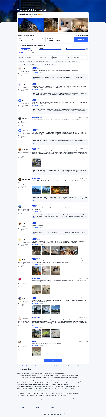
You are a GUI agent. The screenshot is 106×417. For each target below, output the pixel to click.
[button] (96, 2)
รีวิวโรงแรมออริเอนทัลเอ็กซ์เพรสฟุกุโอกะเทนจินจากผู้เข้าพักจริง (29, 384)
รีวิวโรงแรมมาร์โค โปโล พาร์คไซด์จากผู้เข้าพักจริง (49, 375)
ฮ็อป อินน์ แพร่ (71, 388)
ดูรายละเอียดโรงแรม (44, 16)
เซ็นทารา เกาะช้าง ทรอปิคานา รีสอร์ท (24, 388)
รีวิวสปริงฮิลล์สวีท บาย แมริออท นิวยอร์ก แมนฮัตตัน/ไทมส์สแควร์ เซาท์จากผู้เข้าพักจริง (33, 377)
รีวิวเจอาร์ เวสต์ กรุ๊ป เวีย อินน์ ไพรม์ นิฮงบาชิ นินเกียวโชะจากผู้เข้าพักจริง (57, 397)
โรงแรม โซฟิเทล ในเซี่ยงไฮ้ (22, 395)
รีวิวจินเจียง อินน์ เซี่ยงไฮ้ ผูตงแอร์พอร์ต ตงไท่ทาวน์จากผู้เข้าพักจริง (29, 397)
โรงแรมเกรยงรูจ (64, 388)
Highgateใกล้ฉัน (84, 398)
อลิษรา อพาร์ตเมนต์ (76, 386)
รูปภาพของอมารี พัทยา (21, 393)
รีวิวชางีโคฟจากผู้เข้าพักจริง (63, 384)
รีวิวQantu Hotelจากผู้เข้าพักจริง (23, 373)
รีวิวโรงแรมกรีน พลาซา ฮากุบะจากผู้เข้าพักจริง (55, 398)
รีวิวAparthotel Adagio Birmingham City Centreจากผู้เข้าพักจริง (29, 386)
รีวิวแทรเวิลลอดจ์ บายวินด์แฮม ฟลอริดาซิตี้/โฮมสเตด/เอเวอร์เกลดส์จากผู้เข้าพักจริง (33, 380)
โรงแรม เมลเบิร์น (46, 365)
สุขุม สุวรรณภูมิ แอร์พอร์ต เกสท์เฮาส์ (65, 386)
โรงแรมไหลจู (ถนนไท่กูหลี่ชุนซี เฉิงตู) (50, 386)
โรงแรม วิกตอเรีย (38, 365)
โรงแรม (23, 365)
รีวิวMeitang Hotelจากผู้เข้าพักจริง (58, 379)
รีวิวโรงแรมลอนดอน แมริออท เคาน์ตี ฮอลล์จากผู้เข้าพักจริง (68, 382)
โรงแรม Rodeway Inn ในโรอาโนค (49, 395)
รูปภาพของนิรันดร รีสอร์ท (43, 393)
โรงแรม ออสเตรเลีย (30, 365)
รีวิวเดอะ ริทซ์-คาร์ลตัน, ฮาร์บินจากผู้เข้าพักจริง (39, 373)
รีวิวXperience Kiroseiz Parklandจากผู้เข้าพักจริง (69, 375)
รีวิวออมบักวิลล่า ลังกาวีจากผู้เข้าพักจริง (49, 384)
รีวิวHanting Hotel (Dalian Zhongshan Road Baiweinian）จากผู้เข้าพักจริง (31, 398)
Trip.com (19, 365)
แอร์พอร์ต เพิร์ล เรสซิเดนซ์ (43, 390)
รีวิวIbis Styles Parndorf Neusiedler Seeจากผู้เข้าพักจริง (28, 375)
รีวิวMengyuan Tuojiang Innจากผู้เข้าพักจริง (57, 373)
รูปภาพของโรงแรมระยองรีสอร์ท (55, 393)
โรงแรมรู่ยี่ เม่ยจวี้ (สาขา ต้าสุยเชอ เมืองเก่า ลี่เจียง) (27, 390)
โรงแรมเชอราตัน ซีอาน (55, 388)
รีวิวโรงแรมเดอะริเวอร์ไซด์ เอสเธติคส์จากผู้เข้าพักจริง (60, 380)
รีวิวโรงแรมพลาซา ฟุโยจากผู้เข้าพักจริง (72, 398)
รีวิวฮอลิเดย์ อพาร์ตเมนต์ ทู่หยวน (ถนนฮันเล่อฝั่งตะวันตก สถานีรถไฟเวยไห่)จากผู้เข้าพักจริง (34, 379)
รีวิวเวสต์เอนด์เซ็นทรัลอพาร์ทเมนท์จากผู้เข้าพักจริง (46, 382)
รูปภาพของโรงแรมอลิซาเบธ (32, 393)
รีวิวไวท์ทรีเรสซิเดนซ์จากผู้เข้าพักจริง (78, 380)
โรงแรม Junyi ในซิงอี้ (61, 395)
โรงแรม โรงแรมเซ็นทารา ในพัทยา (35, 395)
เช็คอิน (20, 38)
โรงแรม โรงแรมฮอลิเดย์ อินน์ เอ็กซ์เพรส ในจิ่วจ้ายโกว (73, 393)
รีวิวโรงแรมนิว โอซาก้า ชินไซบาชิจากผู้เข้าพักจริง (26, 382)
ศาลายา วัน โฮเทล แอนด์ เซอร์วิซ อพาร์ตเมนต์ (41, 388)
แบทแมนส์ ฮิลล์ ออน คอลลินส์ (56, 365)
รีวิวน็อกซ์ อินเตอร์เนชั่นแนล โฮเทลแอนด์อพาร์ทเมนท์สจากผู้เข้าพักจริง (64, 377)
